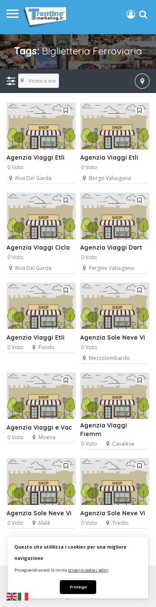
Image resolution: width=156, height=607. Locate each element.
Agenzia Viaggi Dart (111, 247)
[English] (12, 596)
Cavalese (123, 443)
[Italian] (23, 596)
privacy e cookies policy (88, 570)
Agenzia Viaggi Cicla (38, 247)
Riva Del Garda (33, 178)
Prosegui (78, 587)
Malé (44, 523)
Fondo (47, 347)
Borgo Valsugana (110, 178)
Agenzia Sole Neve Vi (112, 337)
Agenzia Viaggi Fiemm (103, 429)
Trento (120, 523)
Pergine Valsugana (111, 268)
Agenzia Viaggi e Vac (39, 427)
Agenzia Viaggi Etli (35, 157)
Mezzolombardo (109, 358)
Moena (47, 437)
